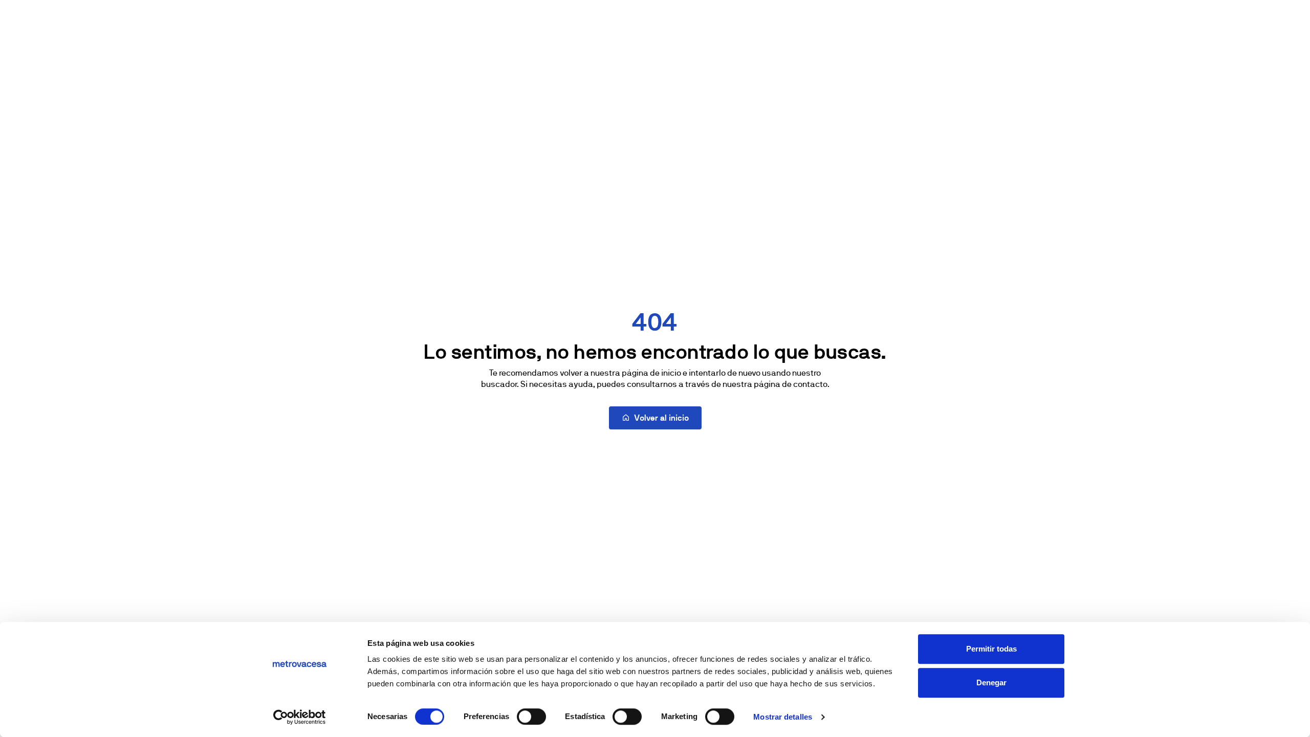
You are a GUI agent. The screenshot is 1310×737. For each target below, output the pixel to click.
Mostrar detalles (782, 716)
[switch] (531, 716)
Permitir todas (991, 648)
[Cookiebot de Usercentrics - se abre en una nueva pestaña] (299, 717)
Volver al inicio (661, 418)
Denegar (991, 682)
